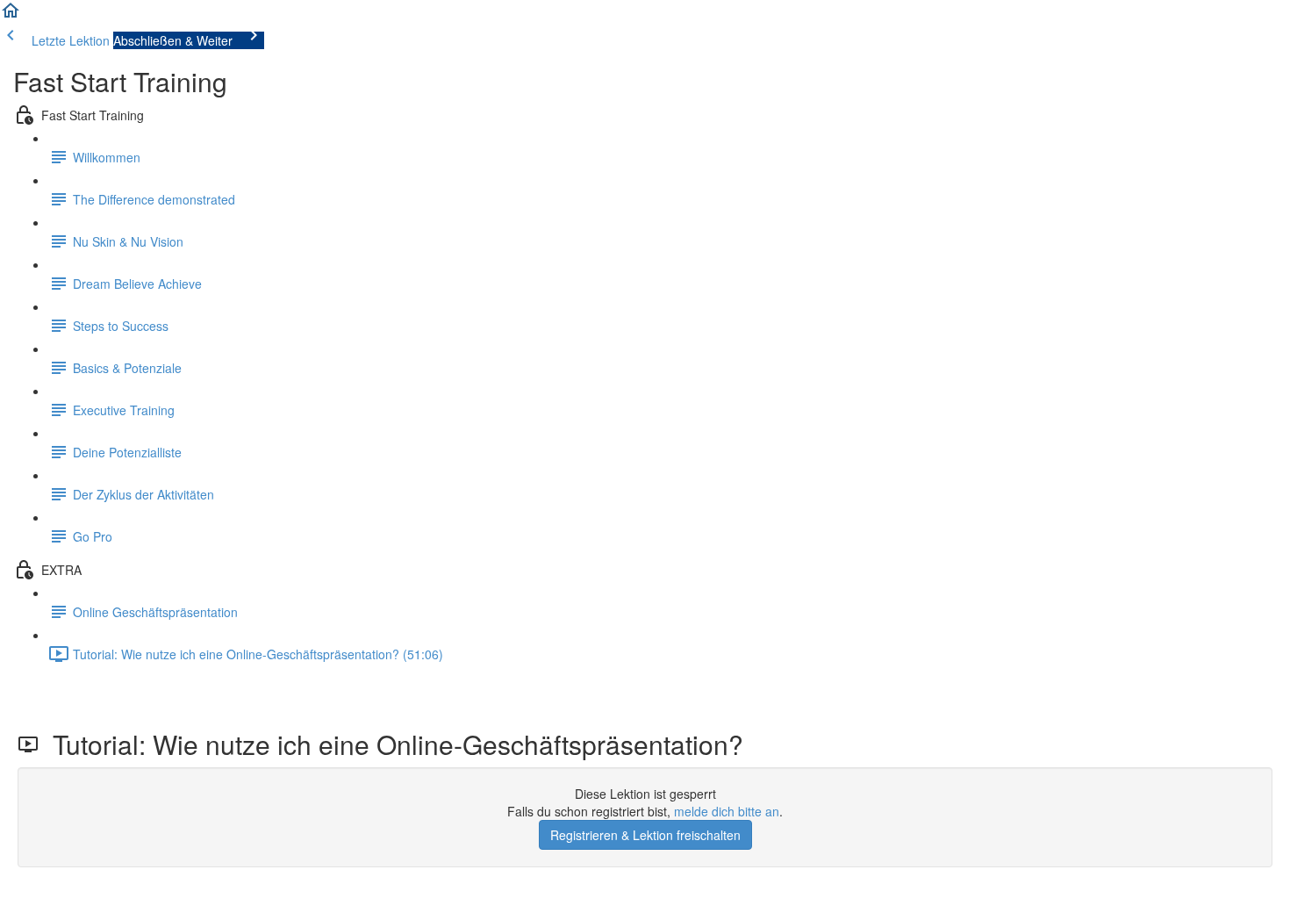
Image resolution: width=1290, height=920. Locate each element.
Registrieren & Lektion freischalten (645, 835)
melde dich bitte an (726, 811)
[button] (10, 16)
